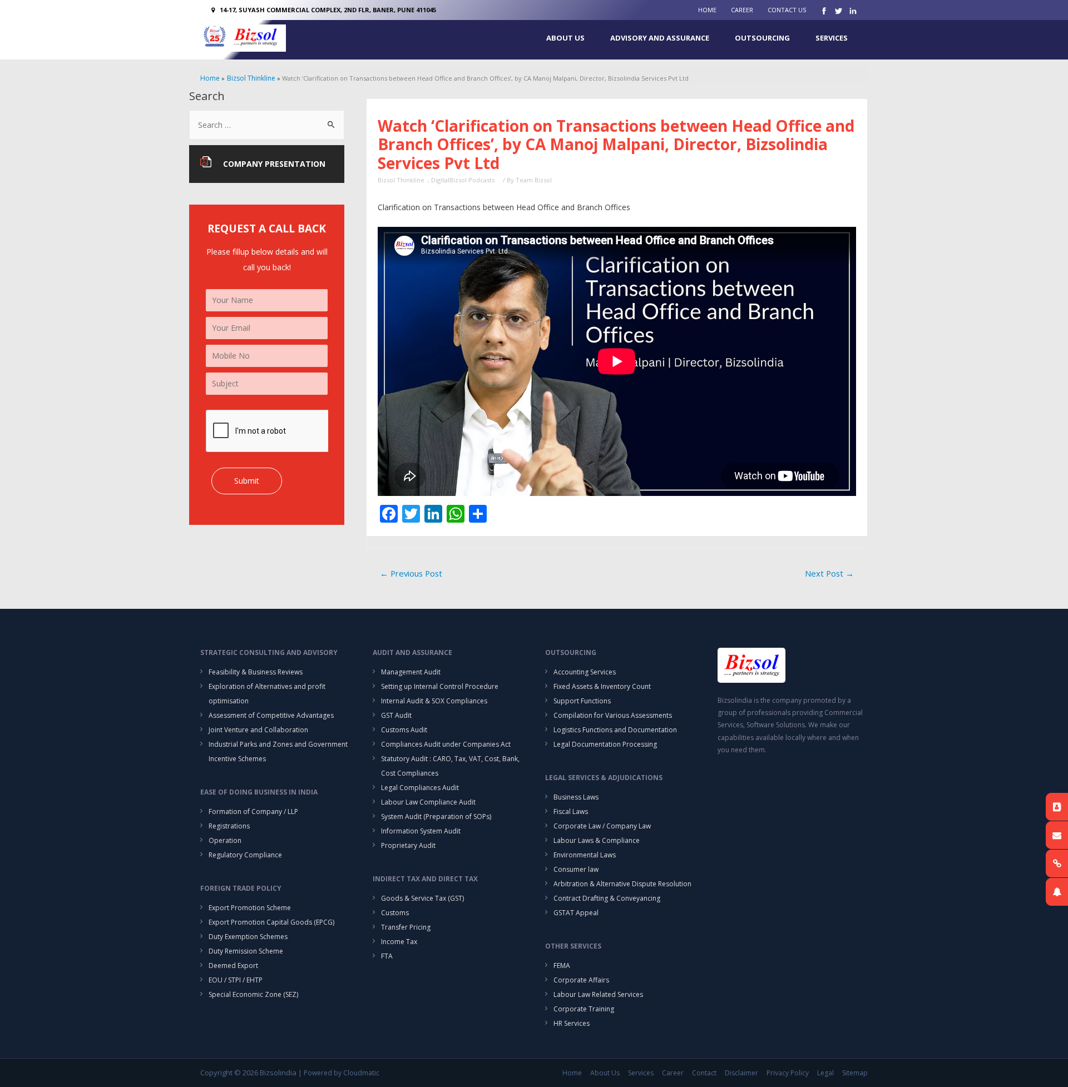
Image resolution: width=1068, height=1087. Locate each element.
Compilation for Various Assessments (612, 715)
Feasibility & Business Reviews (256, 672)
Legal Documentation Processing (605, 744)
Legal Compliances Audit (420, 787)
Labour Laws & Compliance (596, 840)
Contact (704, 1073)
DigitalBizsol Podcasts (463, 180)
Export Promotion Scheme (250, 907)
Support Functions (582, 701)
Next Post (829, 573)
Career (742, 10)
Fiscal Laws (570, 811)
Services (831, 38)
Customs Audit (404, 729)
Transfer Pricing (406, 927)
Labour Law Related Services (598, 994)
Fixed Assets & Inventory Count (602, 686)
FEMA (561, 965)
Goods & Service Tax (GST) (422, 898)
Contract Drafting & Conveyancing (606, 898)
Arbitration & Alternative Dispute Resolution (622, 884)
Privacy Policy (788, 1073)
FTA (387, 956)
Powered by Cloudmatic (341, 1073)
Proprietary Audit (408, 845)
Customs (395, 912)
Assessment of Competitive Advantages (271, 715)
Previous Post (411, 573)
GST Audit (396, 715)
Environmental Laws (584, 855)
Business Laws (576, 797)
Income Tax (399, 941)
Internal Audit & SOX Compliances (434, 701)
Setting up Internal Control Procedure (439, 686)
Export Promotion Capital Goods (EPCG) (271, 922)
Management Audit (411, 672)
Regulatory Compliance (245, 855)
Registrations (229, 826)
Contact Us (787, 10)
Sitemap (855, 1073)
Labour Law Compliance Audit (428, 802)
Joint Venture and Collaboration (258, 729)
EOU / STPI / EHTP (236, 980)
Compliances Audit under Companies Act (446, 744)
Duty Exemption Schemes (248, 936)
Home (707, 10)
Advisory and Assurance (659, 38)
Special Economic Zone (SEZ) (253, 994)
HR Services (571, 1023)
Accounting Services (584, 672)
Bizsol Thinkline (401, 180)
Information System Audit (421, 831)
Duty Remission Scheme (246, 951)
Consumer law (576, 869)
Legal (825, 1073)
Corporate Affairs (581, 980)
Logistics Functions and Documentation (615, 729)
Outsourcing (762, 38)
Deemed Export (233, 965)
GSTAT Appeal (576, 912)
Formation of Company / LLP (253, 811)
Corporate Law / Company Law (602, 826)
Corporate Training (583, 1009)
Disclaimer (741, 1073)
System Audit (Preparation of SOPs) (436, 816)
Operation (225, 840)
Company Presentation (274, 163)
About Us (565, 38)
